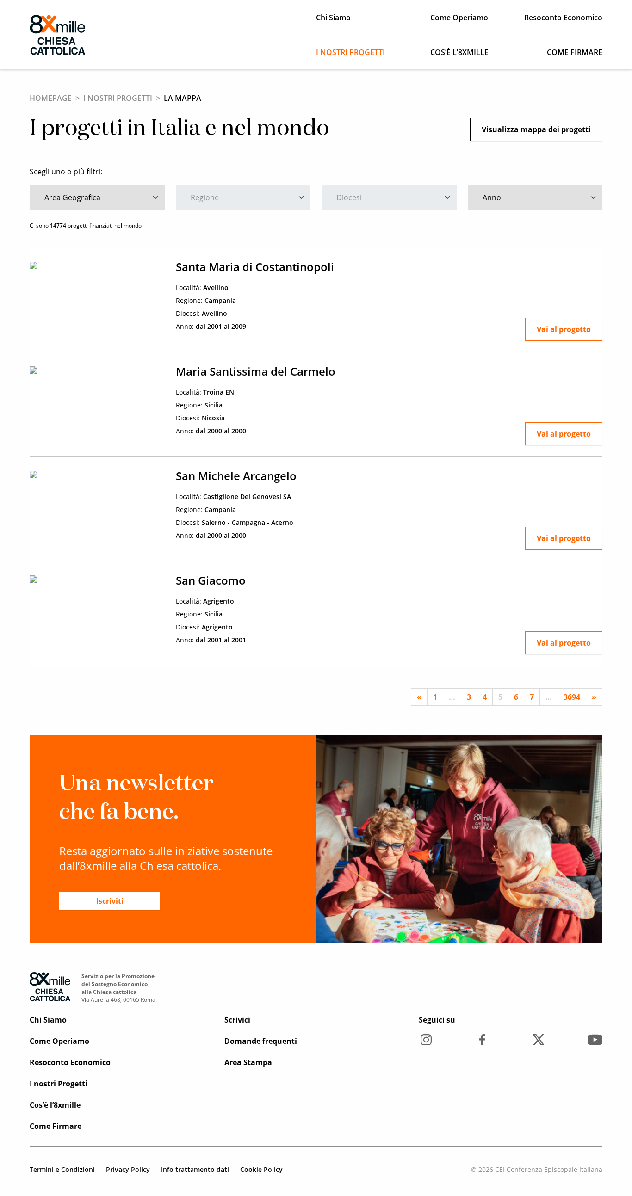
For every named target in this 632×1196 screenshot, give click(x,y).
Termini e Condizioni (62, 1169)
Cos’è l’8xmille (459, 52)
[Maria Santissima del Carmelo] (97, 369)
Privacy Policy (128, 1169)
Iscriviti (110, 901)
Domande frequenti (260, 1041)
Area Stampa (248, 1062)
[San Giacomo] (97, 578)
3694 (572, 697)
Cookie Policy (261, 1169)
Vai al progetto (564, 329)
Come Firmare (574, 52)
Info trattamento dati (195, 1169)
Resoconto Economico (563, 17)
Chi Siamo (333, 17)
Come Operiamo (459, 17)
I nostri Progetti (350, 52)
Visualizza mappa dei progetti (536, 129)
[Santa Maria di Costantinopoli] (97, 264)
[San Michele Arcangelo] (97, 473)
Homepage (51, 98)
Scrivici (237, 1020)
